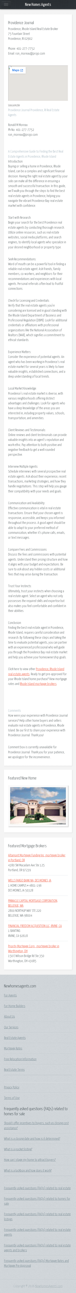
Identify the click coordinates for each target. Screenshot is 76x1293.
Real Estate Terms (14, 1069)
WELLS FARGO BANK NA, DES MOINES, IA (29, 880)
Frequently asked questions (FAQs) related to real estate (37, 1188)
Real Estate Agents (15, 1038)
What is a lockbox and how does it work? (28, 1170)
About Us (9, 1016)
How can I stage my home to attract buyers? (30, 1160)
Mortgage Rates (13, 1048)
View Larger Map (14, 105)
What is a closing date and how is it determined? (32, 1138)
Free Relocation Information (20, 1059)
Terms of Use (12, 1098)
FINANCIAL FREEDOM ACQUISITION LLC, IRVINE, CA (35, 926)
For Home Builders (14, 1006)
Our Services (11, 1027)
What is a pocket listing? (18, 1149)
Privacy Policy (11, 1087)
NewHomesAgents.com (49, 1286)
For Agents (10, 995)
